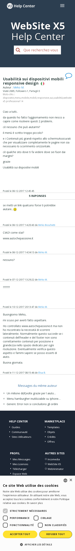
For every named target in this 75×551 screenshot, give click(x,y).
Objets (51, 432)
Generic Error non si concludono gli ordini (32, 404)
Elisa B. (42, 372)
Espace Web (20, 473)
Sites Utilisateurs (21, 437)
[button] (37, 544)
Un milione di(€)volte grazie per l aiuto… (31, 393)
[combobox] (65, 480)
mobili (33, 97)
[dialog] (37, 513)
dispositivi (8, 97)
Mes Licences (20, 464)
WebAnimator (56, 469)
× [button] (70, 480)
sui (51, 97)
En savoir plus (35, 503)
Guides (16, 427)
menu (18, 97)
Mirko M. (18, 87)
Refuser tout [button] (55, 534)
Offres (51, 441)
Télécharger (20, 469)
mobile (25, 97)
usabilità (58, 97)
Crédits (51, 437)
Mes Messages (21, 459)
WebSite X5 (54, 464)
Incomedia (54, 459)
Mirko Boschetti (46, 225)
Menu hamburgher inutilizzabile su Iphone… (34, 398)
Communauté (20, 432)
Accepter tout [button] (20, 534)
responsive (43, 97)
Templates (53, 427)
